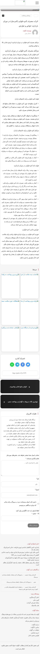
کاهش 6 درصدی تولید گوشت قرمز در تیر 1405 (25, 555)
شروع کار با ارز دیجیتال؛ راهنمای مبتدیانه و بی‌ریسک (19, 582)
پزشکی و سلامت (26, 15)
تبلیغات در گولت (34, 630)
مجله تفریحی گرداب (33, 603)
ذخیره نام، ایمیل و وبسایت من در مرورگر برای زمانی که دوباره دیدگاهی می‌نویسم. (20, 503)
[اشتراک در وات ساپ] (12, 364)
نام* (38, 479)
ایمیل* (37, 489)
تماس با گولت (35, 627)
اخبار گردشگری (34, 597)
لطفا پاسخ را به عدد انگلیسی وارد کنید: (27, 511)
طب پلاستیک (35, 605)
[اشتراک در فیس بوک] (23, 364)
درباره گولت (35, 624)
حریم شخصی (35, 633)
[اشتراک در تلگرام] (17, 364)
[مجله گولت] (20, 2)
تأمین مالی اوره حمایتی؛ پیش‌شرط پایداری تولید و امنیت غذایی (20, 552)
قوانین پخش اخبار (33, 635)
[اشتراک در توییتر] (28, 364)
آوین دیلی (36, 600)
